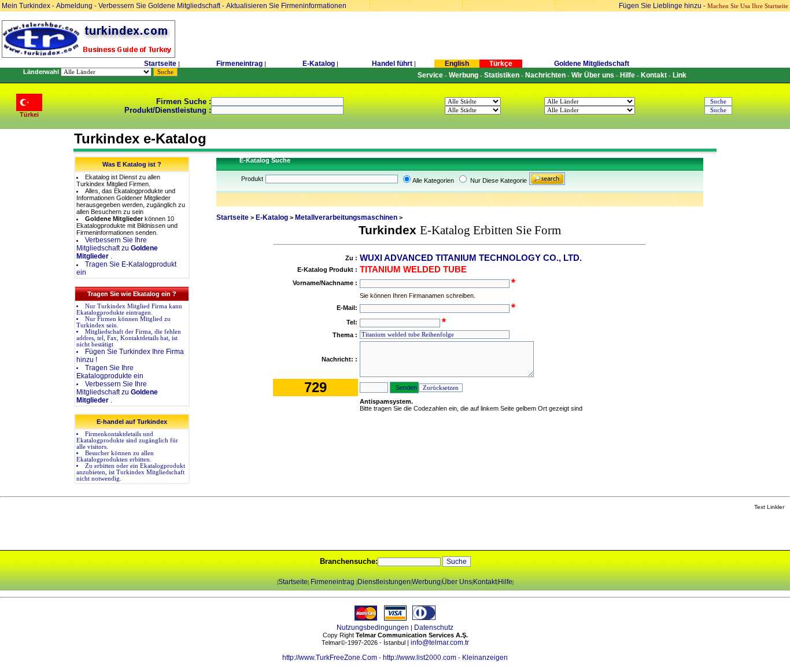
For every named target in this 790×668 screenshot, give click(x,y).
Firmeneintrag (240, 64)
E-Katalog (318, 64)
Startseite (160, 64)
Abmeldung (74, 6)
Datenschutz (433, 627)
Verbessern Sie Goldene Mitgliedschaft (160, 6)
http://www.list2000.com (419, 658)
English (457, 64)
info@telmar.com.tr (440, 643)
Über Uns (457, 582)
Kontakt (485, 582)
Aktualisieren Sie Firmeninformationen (286, 6)
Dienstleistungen (384, 582)
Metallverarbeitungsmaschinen (346, 217)
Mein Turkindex (26, 6)
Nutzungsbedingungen (373, 627)
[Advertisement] (137, 531)
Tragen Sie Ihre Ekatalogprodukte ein (109, 372)
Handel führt (392, 64)
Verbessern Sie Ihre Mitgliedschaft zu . (117, 248)
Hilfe (505, 582)
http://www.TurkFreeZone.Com (329, 658)
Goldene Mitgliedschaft (591, 64)
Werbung (426, 582)
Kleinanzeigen (485, 658)
